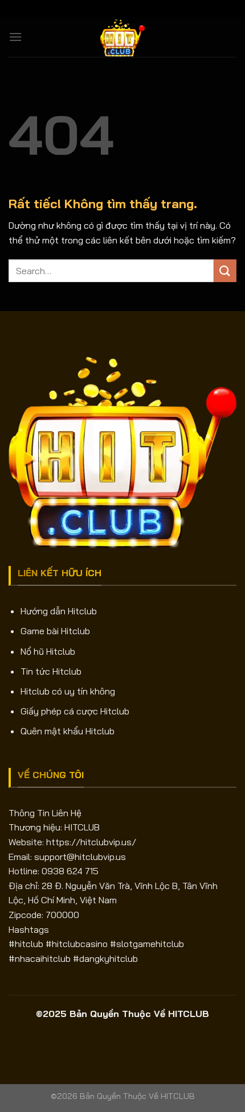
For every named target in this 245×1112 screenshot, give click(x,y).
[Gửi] (225, 270)
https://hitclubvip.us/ (91, 842)
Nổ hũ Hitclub (48, 651)
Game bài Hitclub (55, 630)
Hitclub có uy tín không (68, 691)
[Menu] (15, 37)
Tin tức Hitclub (51, 671)
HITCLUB (82, 827)
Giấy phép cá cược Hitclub (75, 711)
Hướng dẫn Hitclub (59, 611)
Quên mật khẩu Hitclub (68, 731)
